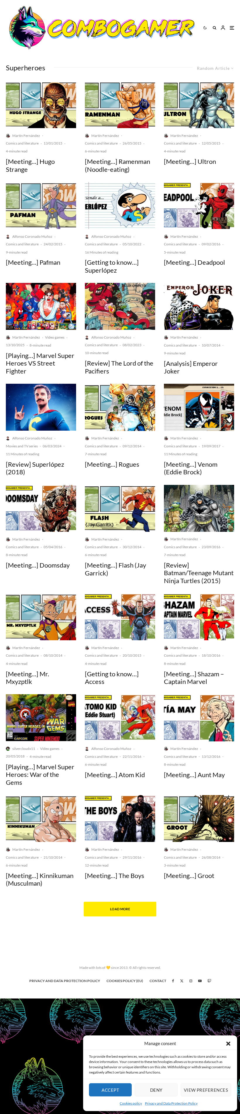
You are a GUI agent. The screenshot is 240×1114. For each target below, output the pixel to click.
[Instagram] (190, 981)
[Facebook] (173, 981)
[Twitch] (209, 981)
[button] (228, 1044)
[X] (181, 981)
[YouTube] (200, 981)
